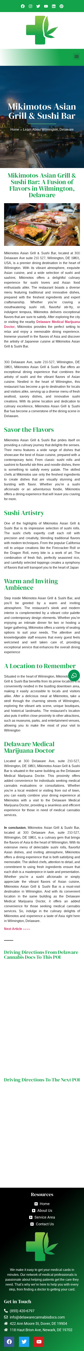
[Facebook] (9, 1342)
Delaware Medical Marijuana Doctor (42, 324)
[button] (76, 56)
